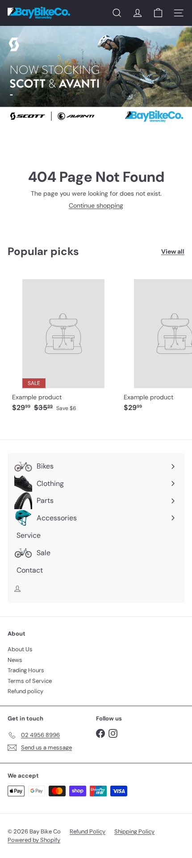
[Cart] (158, 13)
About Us (20, 649)
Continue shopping (96, 205)
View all (172, 251)
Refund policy (25, 691)
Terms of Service (30, 681)
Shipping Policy (134, 831)
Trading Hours (26, 670)
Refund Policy (87, 831)
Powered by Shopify (34, 840)
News (15, 660)
